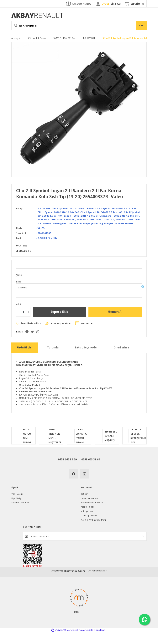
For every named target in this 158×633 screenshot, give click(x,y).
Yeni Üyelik (17, 493)
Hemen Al (115, 312)
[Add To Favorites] (28, 323)
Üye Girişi (16, 498)
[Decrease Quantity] (18, 311)
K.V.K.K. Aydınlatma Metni (94, 519)
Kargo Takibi (87, 506)
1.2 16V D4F (44, 208)
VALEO (41, 228)
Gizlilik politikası (89, 515)
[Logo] (37, 15)
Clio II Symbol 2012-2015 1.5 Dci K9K (115, 208)
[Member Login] (98, 3)
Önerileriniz (121, 347)
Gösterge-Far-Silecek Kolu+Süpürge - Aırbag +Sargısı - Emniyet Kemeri (93, 223)
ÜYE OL (105, 3)
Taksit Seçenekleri (86, 347)
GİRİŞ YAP (115, 3)
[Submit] (143, 536)
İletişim (84, 493)
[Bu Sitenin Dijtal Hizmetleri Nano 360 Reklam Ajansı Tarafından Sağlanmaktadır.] (79, 600)
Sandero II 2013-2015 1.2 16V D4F (120, 215)
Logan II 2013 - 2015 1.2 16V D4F (82, 215)
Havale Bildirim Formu (92, 502)
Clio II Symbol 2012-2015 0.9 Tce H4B (73, 208)
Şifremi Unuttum (20, 502)
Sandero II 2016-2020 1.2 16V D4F (95, 219)
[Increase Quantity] (28, 311)
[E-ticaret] (78, 630)
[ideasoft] (58, 630)
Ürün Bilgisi (24, 347)
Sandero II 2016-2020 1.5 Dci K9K (56, 219)
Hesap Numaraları (90, 498)
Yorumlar (53, 347)
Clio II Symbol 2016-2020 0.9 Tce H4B (101, 212)
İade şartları (87, 511)
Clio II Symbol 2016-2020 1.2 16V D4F (58, 212)
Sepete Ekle (59, 312)
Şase (18, 281)
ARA (141, 25)
